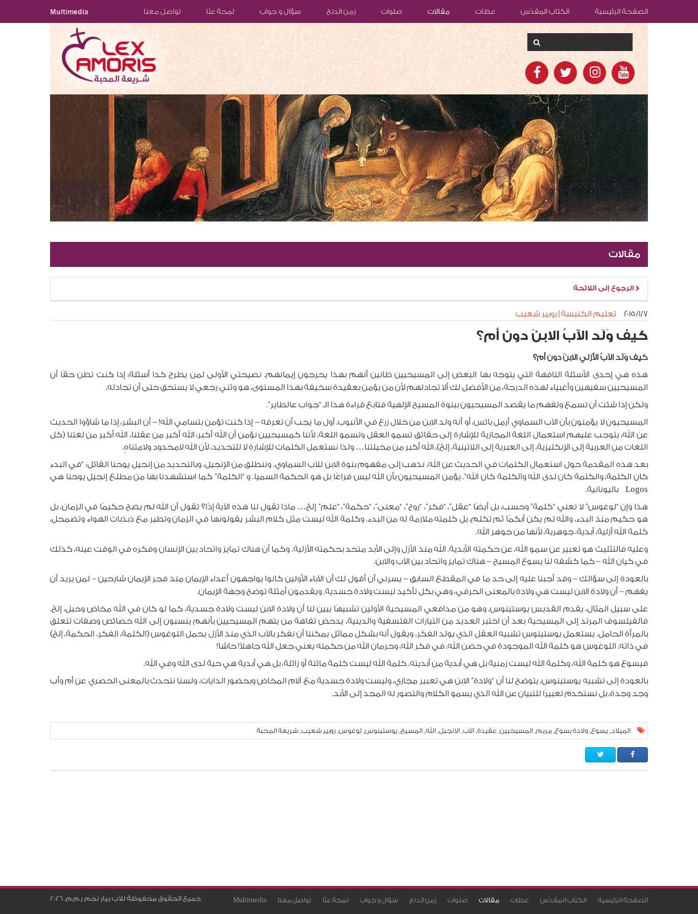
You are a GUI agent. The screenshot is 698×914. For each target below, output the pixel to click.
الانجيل (449, 730)
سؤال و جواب (280, 12)
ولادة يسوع (571, 730)
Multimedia (69, 12)
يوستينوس (381, 730)
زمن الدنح (341, 12)
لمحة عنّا (220, 12)
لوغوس (350, 730)
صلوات (391, 12)
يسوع (599, 730)
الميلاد (621, 730)
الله (431, 730)
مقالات (439, 12)
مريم (544, 730)
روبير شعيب (318, 730)
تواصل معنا (162, 12)
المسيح (412, 730)
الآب (468, 730)
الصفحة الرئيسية (621, 12)
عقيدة (487, 730)
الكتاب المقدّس (545, 12)
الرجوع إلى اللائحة (604, 288)
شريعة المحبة (277, 730)
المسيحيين (516, 730)
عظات (485, 12)
